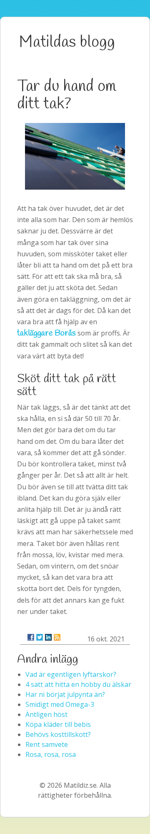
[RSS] (57, 637)
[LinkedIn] (48, 637)
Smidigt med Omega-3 (59, 704)
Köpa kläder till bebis (58, 724)
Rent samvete (46, 744)
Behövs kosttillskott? (58, 734)
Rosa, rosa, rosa (50, 754)
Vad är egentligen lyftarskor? (70, 674)
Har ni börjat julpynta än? (65, 694)
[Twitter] (39, 637)
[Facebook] (31, 637)
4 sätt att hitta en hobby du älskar (78, 684)
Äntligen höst (46, 714)
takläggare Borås (46, 333)
